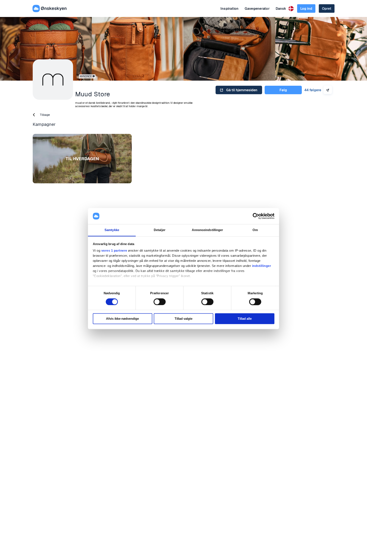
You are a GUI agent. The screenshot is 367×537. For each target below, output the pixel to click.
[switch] (160, 301)
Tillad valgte (183, 319)
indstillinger (261, 266)
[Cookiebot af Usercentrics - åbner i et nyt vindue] (255, 216)
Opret (326, 8)
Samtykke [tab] (111, 230)
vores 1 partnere (114, 250)
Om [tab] (255, 230)
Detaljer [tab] (159, 230)
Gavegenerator (257, 8)
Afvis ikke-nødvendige (122, 319)
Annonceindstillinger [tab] (207, 230)
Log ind (306, 8)
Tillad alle (245, 319)
